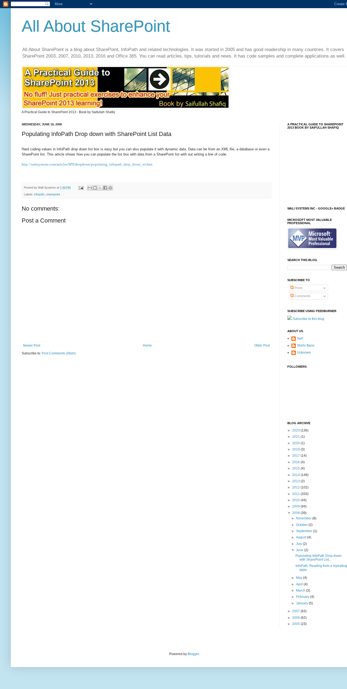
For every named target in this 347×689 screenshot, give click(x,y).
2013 (296, 481)
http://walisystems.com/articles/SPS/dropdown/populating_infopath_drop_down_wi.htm (87, 164)
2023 (296, 430)
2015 (296, 468)
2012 (296, 487)
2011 (296, 494)
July (299, 544)
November (304, 518)
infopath (39, 194)
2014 (296, 475)
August (301, 537)
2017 (296, 456)
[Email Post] (80, 187)
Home (147, 345)
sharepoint (53, 194)
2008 (296, 513)
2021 (296, 437)
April (300, 584)
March (301, 590)
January (302, 603)
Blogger (193, 654)
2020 (296, 443)
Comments (302, 296)
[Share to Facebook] (105, 187)
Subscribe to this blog (308, 319)
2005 (296, 624)
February (303, 597)
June (300, 550)
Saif (300, 338)
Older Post (262, 345)
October (302, 525)
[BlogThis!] (95, 187)
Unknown (304, 352)
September (304, 531)
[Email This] (89, 187)
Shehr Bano (305, 345)
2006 (296, 618)
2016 (296, 462)
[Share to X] (100, 187)
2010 (296, 500)
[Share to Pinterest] (110, 187)
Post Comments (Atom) (59, 353)
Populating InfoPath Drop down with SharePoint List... (318, 557)
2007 (296, 611)
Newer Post (31, 345)
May (299, 578)
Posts (298, 288)
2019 (296, 449)
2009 (296, 506)
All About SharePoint (96, 26)
